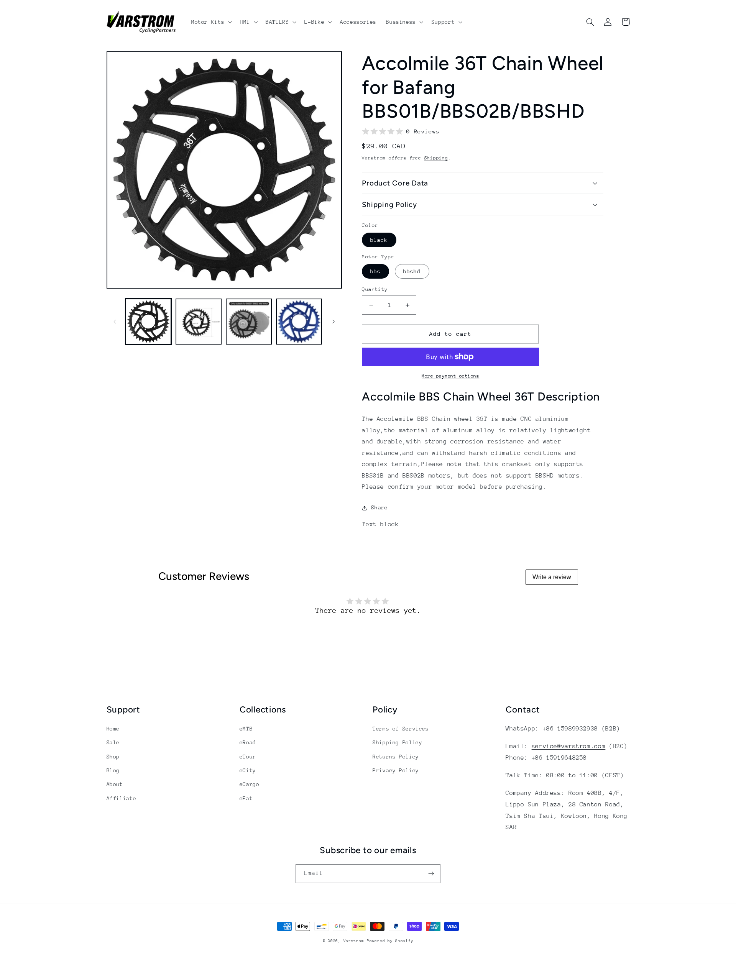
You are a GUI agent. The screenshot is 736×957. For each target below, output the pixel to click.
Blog (113, 770)
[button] (210, 21)
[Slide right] (333, 321)
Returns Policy (396, 756)
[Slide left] (115, 321)
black (379, 240)
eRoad (248, 742)
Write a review (551, 577)
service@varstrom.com (569, 746)
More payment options (451, 376)
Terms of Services (401, 729)
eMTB (246, 729)
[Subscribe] (431, 873)
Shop (113, 756)
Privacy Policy (396, 770)
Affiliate (121, 798)
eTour (248, 756)
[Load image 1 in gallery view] (148, 322)
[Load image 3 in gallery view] (249, 322)
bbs (375, 271)
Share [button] (379, 507)
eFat (246, 798)
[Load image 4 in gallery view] (299, 322)
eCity (248, 770)
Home (113, 729)
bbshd (412, 271)
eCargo (250, 784)
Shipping (436, 158)
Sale (113, 742)
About (115, 784)
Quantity (375, 289)
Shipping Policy (397, 742)
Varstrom (353, 941)
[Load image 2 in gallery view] (199, 322)
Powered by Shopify (390, 941)
